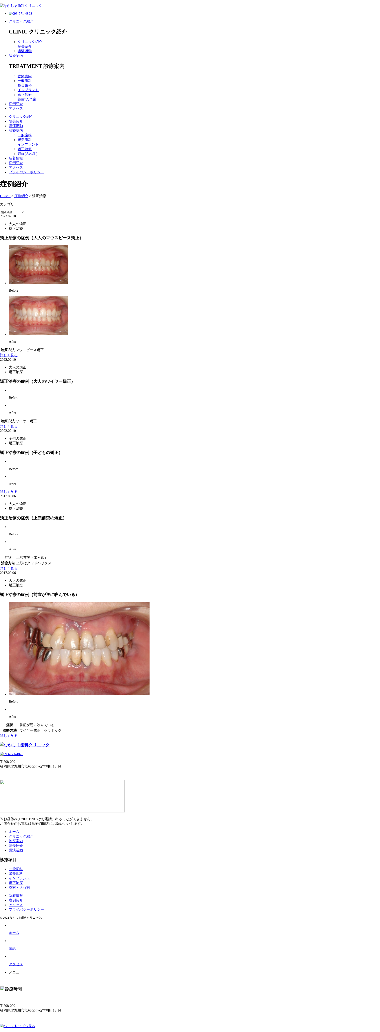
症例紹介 (16, 104)
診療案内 (16, 55)
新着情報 (16, 158)
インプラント (28, 90)
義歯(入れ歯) (27, 99)
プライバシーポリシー (26, 172)
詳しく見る (9, 355)
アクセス (16, 108)
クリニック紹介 (21, 21)
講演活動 (25, 51)
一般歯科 (25, 81)
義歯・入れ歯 (19, 887)
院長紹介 (25, 46)
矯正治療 (25, 94)
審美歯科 (25, 85)
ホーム (14, 832)
